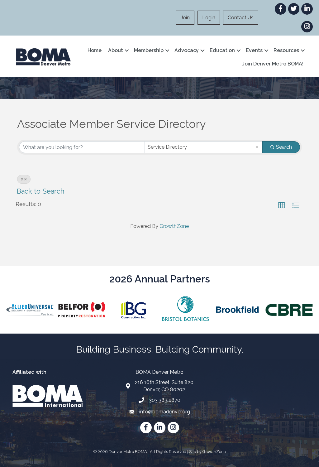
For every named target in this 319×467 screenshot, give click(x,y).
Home (95, 50)
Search (284, 147)
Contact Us (241, 18)
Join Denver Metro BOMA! (272, 64)
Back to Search (40, 191)
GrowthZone (174, 226)
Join (185, 18)
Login (208, 18)
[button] (281, 205)
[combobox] (204, 147)
